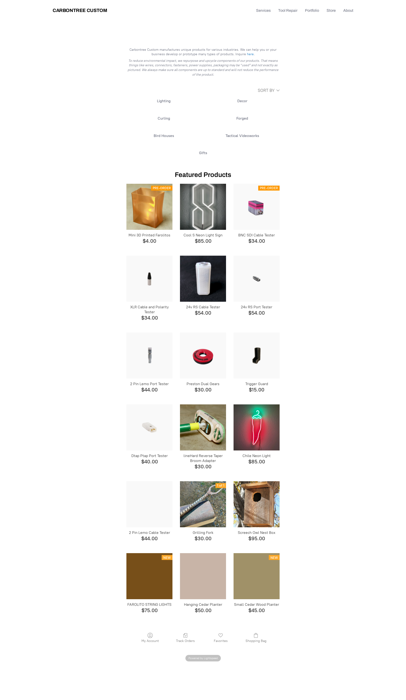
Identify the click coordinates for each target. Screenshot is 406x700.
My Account (150, 641)
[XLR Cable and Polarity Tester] (149, 279)
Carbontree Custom (80, 10)
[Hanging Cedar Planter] (203, 576)
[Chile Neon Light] (257, 427)
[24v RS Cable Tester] (203, 279)
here (250, 54)
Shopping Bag (256, 641)
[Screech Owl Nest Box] (257, 504)
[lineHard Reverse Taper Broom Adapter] (203, 427)
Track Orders (185, 641)
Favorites (221, 641)
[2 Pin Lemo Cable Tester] (149, 504)
